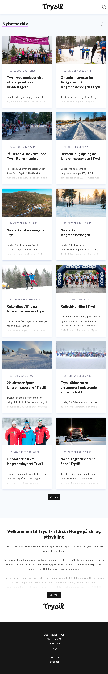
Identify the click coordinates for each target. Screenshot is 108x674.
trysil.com (54, 657)
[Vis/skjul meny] (5, 7)
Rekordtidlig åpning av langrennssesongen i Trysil (81, 156)
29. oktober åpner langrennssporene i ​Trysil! (26, 385)
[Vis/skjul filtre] (103, 24)
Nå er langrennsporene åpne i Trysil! (78, 461)
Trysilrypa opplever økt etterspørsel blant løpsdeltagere (25, 82)
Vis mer (54, 497)
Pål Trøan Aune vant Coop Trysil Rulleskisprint (26, 156)
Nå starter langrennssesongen (75, 232)
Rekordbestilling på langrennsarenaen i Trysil (26, 308)
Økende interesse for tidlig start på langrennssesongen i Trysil (81, 82)
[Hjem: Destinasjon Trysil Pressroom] (53, 7)
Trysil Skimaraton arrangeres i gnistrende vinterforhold (79, 387)
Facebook (54, 661)
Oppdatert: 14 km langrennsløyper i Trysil (25, 461)
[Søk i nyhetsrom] (104, 7)
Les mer (54, 594)
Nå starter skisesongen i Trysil (25, 232)
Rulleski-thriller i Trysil (78, 306)
